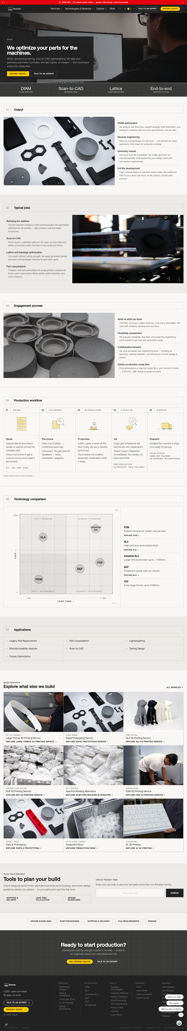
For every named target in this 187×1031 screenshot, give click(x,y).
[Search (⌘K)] (120, 8)
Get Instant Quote (79, 961)
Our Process (168, 990)
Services (55, 8)
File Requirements (128, 921)
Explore (100, 8)
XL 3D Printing (66, 1003)
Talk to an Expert (147, 9)
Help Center (142, 990)
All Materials (90, 1005)
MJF (87, 998)
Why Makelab (168, 987)
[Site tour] (6, 1025)
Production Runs (67, 999)
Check (175, 893)
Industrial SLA (91, 994)
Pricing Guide (117, 1007)
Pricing (152, 921)
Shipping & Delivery (12, 899)
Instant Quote (170, 9)
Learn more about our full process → (19, 475)
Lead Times (116, 1015)
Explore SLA (130, 550)
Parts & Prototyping (64, 994)
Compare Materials (119, 993)
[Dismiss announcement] (183, 2)
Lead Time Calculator (42, 899)
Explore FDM (130, 535)
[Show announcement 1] (2, 2)
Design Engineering (64, 1007)
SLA (87, 990)
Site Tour (12, 1015)
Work (112, 8)
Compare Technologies (117, 988)
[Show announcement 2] (4, 2)
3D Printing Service (64, 988)
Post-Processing (69, 921)
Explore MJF (130, 575)
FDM (87, 987)
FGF (87, 1001)
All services (174, 687)
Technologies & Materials (78, 8)
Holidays (115, 1011)
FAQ (138, 987)
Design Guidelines (74, 899)
